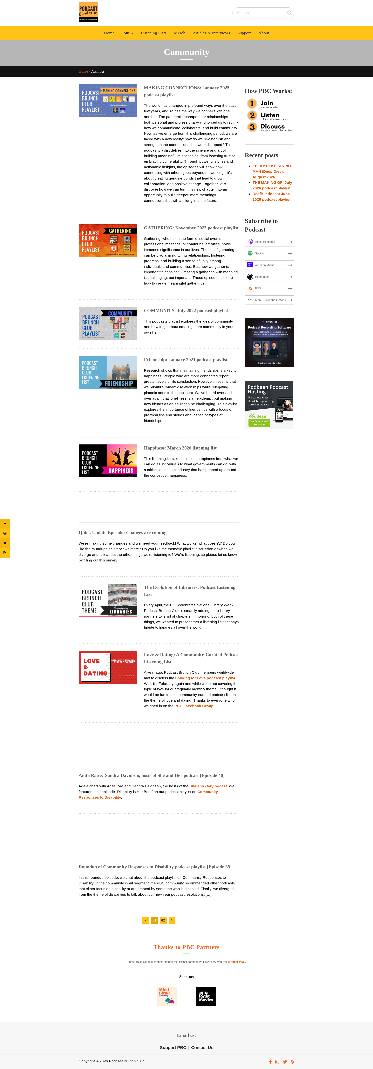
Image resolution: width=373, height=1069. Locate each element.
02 (163, 920)
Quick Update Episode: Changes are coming (122, 532)
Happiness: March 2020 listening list (180, 447)
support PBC (236, 961)
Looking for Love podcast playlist (205, 678)
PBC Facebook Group (194, 706)
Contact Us (202, 1047)
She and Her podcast (208, 786)
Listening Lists (153, 33)
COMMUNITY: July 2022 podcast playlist (186, 310)
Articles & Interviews (211, 33)
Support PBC (173, 1047)
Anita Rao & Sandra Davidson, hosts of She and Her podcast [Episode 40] (152, 775)
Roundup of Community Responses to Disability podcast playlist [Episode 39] (155, 866)
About (263, 33)
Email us (185, 1035)
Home (109, 33)
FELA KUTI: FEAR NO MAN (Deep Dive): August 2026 (272, 171)
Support (244, 33)
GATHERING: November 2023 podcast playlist (191, 227)
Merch (179, 33)
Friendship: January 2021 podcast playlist (185, 359)
